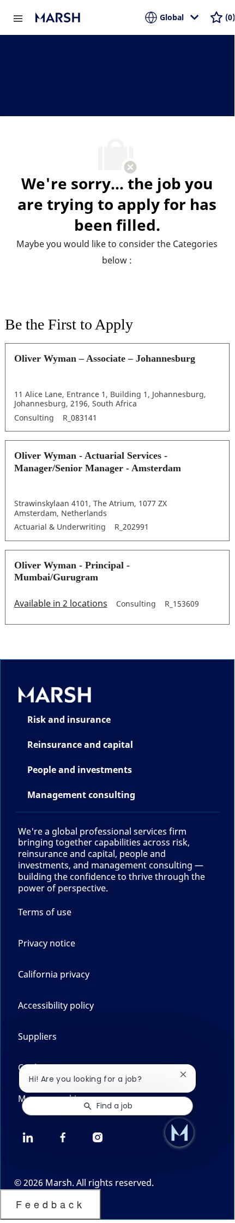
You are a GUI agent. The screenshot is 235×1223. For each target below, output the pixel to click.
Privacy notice (46, 943)
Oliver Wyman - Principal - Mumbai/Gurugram (72, 571)
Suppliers (37, 1036)
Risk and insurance (69, 720)
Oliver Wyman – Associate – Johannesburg (104, 358)
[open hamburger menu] (18, 17)
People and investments (79, 770)
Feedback (50, 1204)
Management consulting (81, 795)
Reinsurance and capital (80, 745)
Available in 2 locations (60, 604)
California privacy (53, 974)
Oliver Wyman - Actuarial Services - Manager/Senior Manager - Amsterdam (97, 461)
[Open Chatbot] (179, 1132)
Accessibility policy (56, 1005)
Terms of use (44, 912)
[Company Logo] (89, 17)
